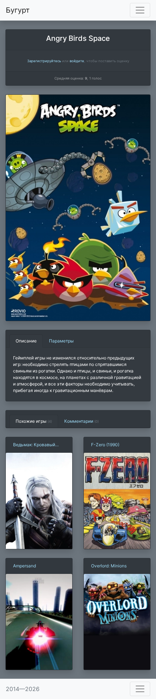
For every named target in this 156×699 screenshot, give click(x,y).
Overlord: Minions (109, 565)
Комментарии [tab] (81, 421)
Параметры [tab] (61, 341)
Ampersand (24, 565)
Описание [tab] (26, 341)
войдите (77, 61)
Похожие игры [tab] (34, 421)
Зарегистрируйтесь (44, 61)
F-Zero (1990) (105, 444)
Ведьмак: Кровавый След (34, 445)
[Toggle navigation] (140, 10)
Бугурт (18, 10)
